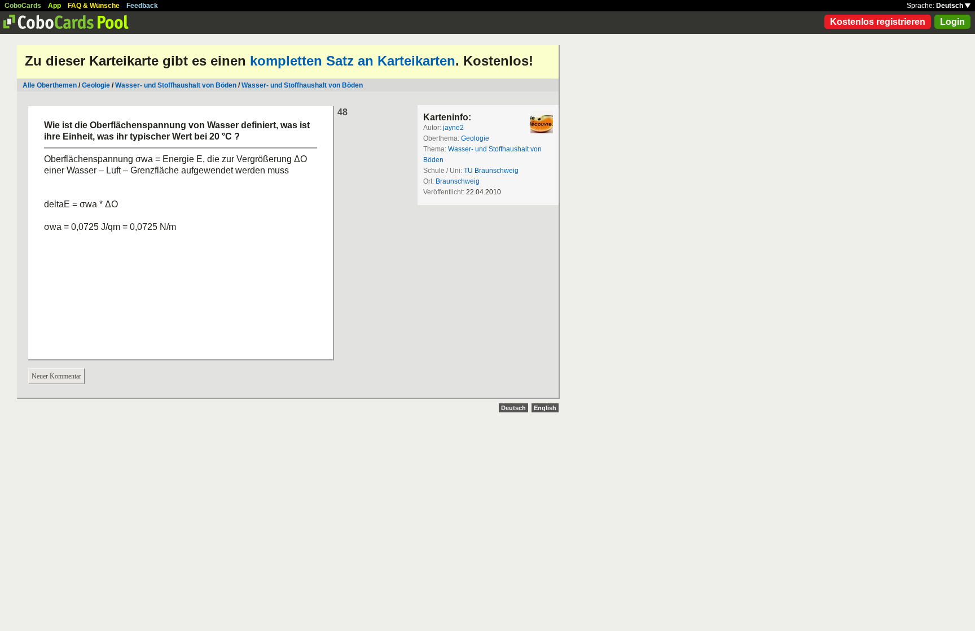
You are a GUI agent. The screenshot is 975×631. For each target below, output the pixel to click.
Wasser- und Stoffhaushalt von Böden (175, 85)
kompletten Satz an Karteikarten (352, 60)
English (545, 407)
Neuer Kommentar (56, 376)
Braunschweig (458, 181)
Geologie (96, 85)
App (54, 6)
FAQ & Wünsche (94, 6)
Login (952, 22)
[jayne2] (541, 122)
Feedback (142, 6)
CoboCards (23, 6)
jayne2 (453, 128)
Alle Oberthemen (50, 85)
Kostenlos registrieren (877, 22)
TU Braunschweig (491, 171)
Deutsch (950, 6)
